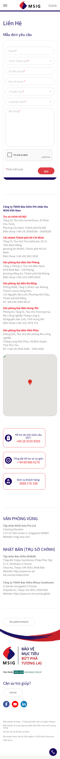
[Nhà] (30, 5)
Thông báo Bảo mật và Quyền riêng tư (39, 722)
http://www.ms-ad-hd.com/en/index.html (19, 573)
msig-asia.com (21, 537)
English (53, 5)
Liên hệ (12, 692)
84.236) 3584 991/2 (19, 302)
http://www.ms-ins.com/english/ (31, 593)
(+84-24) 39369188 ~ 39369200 (33, 231)
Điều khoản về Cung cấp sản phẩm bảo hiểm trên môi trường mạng (29, 726)
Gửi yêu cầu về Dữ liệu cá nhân (16, 732)
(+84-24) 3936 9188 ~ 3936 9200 (26, 349)
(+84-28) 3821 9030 (27, 256)
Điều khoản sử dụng (11, 722)
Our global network (18, 621)
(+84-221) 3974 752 (27, 323)
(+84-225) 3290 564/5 (28, 277)
